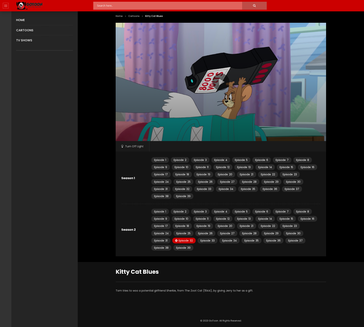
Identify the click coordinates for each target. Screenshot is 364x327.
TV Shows (24, 40)
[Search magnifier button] (254, 6)
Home (20, 20)
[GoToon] (29, 6)
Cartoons (24, 30)
